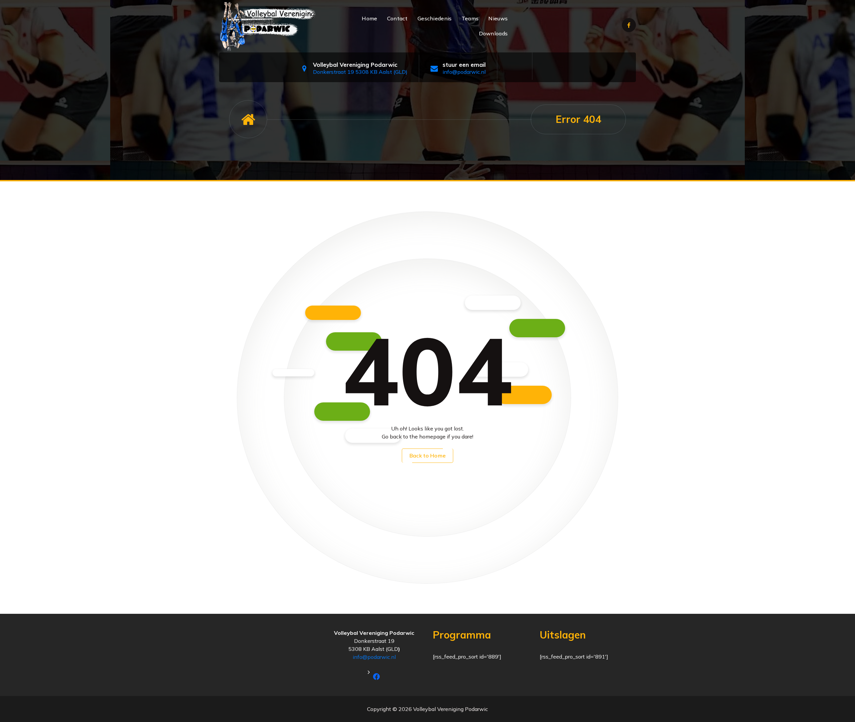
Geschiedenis (434, 18)
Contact (397, 18)
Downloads (493, 33)
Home (369, 18)
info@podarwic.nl (464, 71)
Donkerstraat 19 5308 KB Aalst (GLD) (360, 71)
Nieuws (498, 18)
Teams (470, 18)
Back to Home (427, 455)
